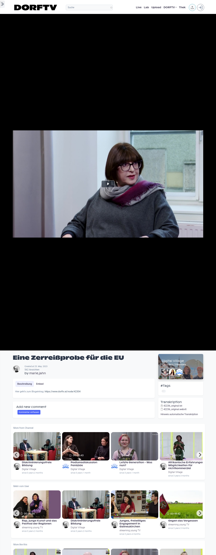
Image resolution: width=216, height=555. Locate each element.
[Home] (36, 7)
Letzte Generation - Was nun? (135, 464)
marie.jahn (37, 373)
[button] (192, 7)
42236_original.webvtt (175, 409)
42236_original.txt (173, 405)
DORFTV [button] (169, 7)
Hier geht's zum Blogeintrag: (34, 459)
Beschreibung (24, 383)
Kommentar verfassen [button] (29, 412)
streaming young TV (32, 527)
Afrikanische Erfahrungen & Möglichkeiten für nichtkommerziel (187, 465)
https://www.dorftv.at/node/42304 (63, 391)
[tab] (24, 384)
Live (139, 7)
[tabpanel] (83, 393)
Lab (146, 7)
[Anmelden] (200, 7)
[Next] (199, 455)
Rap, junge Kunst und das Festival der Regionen (39, 522)
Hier (71, 459)
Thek (182, 7)
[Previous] (16, 455)
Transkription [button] (171, 402)
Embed (39, 383)
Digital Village (173, 361)
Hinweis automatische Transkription (179, 414)
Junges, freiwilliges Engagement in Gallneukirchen (132, 523)
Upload (156, 7)
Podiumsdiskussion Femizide (84, 464)
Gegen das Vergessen (183, 520)
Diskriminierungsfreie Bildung (37, 464)
